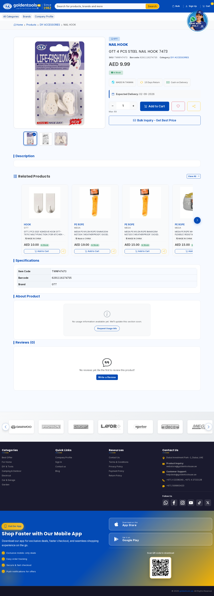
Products (31, 24)
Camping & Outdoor (11, 471)
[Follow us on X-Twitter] (207, 502)
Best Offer (7, 457)
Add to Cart (156, 106)
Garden (5, 484)
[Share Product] (194, 106)
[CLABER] (81, 427)
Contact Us (114, 457)
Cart (209, 5)
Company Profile (63, 457)
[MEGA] (200, 427)
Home (19, 24)
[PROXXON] (51, 427)
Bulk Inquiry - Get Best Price (156, 120)
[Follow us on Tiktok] (199, 502)
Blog (57, 471)
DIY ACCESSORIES (50, 24)
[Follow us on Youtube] (191, 502)
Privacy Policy (116, 466)
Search (152, 6)
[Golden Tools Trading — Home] (27, 6)
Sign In (58, 462)
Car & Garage (8, 480)
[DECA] (170, 427)
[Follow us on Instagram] (182, 502)
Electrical (6, 475)
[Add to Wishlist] (178, 106)
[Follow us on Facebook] (174, 502)
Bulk (177, 6)
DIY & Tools (7, 466)
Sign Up (193, 6)
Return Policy (115, 475)
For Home (7, 462)
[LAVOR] (110, 427)
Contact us (60, 466)
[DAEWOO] (21, 427)
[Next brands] (208, 427)
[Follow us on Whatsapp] (165, 502)
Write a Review (107, 377)
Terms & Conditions (118, 462)
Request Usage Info (107, 328)
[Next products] (197, 220)
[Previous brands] (5, 427)
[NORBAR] (140, 427)
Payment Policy (116, 471)
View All (192, 176)
